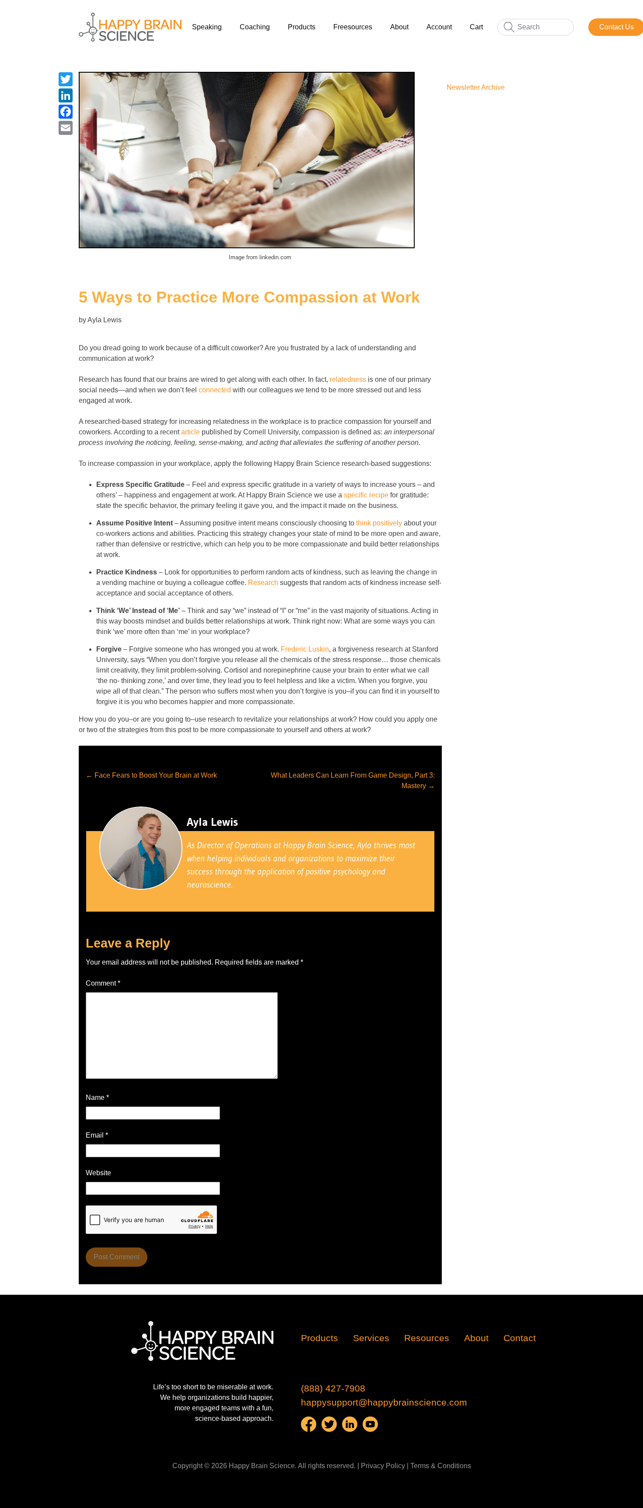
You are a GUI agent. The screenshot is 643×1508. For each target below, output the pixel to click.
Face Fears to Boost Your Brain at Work (151, 775)
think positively (379, 523)
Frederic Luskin (305, 649)
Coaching (255, 27)
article (190, 432)
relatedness (348, 379)
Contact (519, 1338)
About (399, 27)
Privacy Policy (383, 1465)
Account (439, 27)
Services (371, 1338)
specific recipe (366, 495)
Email (97, 1135)
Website (98, 1173)
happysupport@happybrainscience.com (384, 1402)
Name (97, 1097)
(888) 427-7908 (333, 1388)
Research (263, 582)
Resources (426, 1338)
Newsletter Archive (476, 87)
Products (301, 27)
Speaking (207, 27)
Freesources (352, 27)
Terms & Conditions (440, 1465)
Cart (476, 27)
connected (215, 390)
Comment (103, 983)
